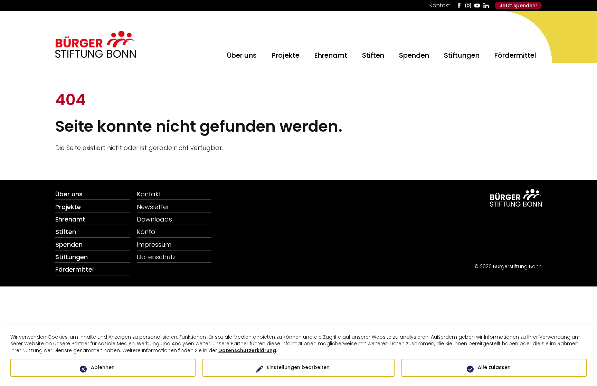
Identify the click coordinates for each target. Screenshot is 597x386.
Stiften (373, 55)
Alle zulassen (494, 367)
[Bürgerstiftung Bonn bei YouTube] (477, 5)
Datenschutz (156, 257)
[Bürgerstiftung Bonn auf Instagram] (468, 5)
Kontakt (439, 5)
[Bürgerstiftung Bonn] (95, 55)
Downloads (154, 219)
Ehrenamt (330, 55)
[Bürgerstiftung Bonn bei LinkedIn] (486, 5)
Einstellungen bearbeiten (298, 367)
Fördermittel (515, 55)
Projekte (286, 55)
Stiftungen (462, 55)
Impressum (154, 244)
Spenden (414, 55)
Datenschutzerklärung (247, 350)
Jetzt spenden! (518, 5)
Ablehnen (103, 367)
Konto (146, 231)
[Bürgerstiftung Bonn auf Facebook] (459, 5)
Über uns (242, 55)
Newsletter (153, 207)
